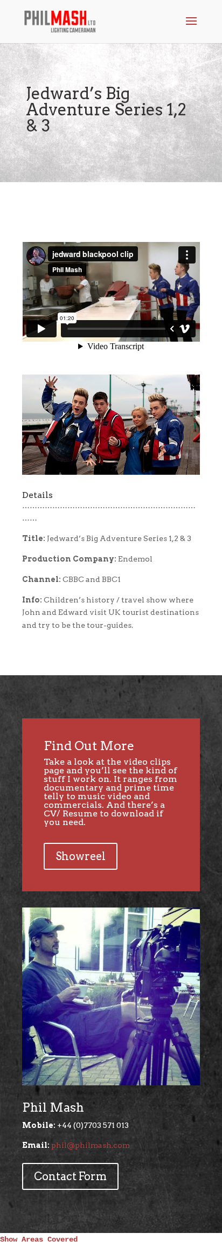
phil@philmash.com (90, 1145)
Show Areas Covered (39, 1239)
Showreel (81, 856)
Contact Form (70, 1176)
